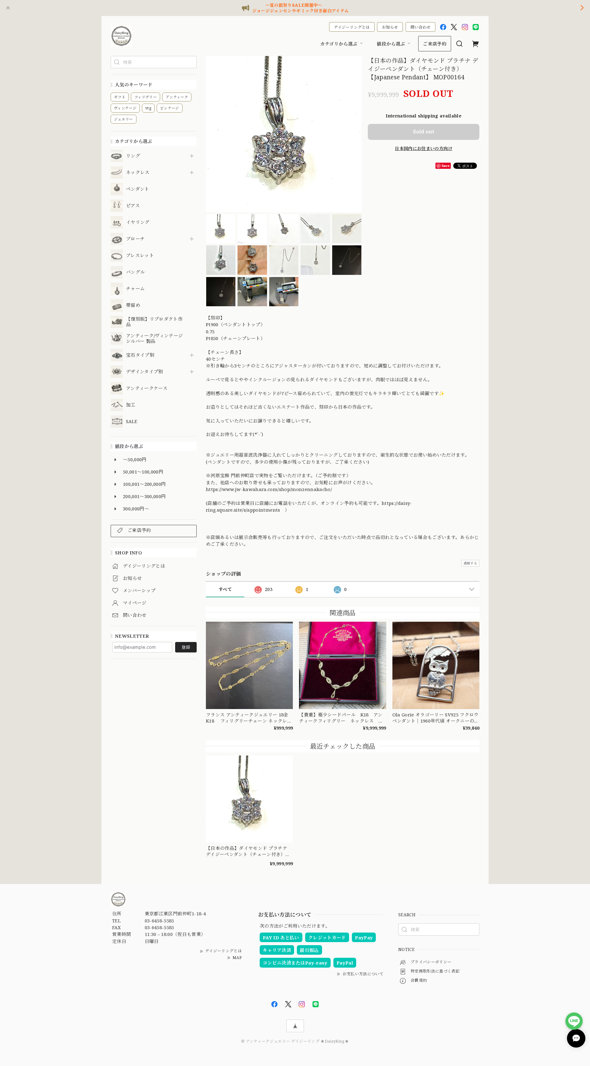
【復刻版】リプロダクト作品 (154, 321)
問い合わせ (421, 27)
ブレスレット (140, 255)
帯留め (133, 305)
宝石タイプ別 (142, 355)
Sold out (423, 131)
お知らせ (390, 27)
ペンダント (137, 189)
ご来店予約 (434, 44)
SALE (131, 421)
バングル (135, 272)
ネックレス (138, 172)
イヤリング (138, 222)
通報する (470, 563)
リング (133, 156)
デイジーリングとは (352, 27)
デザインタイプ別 (144, 371)
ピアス (133, 205)
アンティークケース (146, 388)
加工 (131, 405)
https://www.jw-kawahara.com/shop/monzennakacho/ (269, 489)
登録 (186, 647)
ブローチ (135, 239)
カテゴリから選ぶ (339, 44)
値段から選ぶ (391, 44)
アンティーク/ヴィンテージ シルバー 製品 (154, 338)
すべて (225, 589)
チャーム (135, 288)
